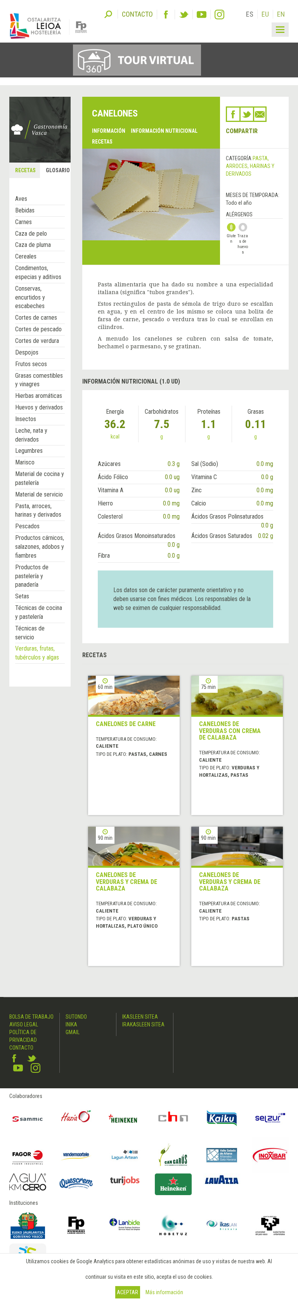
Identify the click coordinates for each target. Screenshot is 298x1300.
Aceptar (127, 1292)
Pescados (27, 526)
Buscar (108, 13)
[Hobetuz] (173, 1225)
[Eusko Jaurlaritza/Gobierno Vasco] (27, 1225)
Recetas (102, 142)
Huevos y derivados (39, 407)
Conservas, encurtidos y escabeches (30, 297)
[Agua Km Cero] (27, 1181)
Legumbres (29, 450)
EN (281, 14)
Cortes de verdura (37, 340)
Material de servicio (39, 494)
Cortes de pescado (38, 329)
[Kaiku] (221, 1118)
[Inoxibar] (270, 1155)
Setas (22, 596)
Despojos (26, 352)
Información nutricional (164, 131)
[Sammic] (27, 1118)
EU (265, 14)
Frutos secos (31, 364)
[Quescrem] (76, 1183)
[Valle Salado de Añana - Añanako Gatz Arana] (221, 1155)
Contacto (21, 1048)
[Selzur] (270, 1118)
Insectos (25, 419)
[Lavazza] (221, 1178)
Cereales (25, 256)
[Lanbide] (124, 1225)
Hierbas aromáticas (38, 395)
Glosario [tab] (58, 170)
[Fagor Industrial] (27, 1155)
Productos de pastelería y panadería (32, 576)
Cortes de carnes (36, 317)
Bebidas (25, 210)
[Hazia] (76, 1118)
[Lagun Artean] (124, 1155)
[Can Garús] (173, 1155)
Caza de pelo (31, 233)
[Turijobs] (124, 1180)
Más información (164, 1292)
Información (108, 131)
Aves (21, 198)
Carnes (23, 222)
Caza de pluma (33, 244)
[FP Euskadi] (76, 1225)
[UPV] (270, 1225)
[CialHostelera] (173, 1118)
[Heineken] (124, 1118)
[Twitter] (184, 14)
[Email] (259, 114)
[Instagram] (219, 14)
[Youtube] (201, 14)
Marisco (25, 462)
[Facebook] (166, 14)
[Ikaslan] (221, 1225)
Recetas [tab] (25, 170)
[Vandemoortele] (76, 1155)
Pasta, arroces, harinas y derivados (250, 166)
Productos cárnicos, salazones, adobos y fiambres (39, 546)
